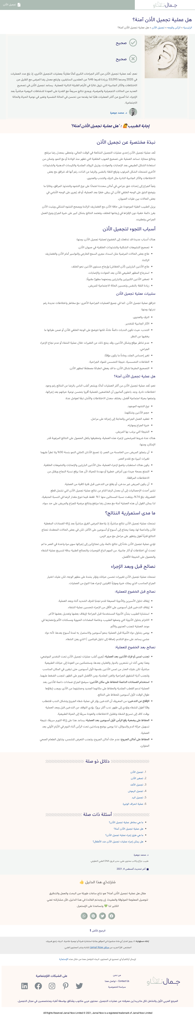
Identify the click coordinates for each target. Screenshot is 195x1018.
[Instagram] (52, 986)
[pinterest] (65, 986)
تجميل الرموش (135, 791)
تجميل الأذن (158, 28)
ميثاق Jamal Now (99, 947)
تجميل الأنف (136, 785)
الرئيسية (187, 28)
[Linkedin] (24, 986)
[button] (97, 931)
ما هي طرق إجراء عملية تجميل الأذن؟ (124, 835)
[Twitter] (79, 986)
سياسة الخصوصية (117, 987)
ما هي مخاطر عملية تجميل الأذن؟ (126, 822)
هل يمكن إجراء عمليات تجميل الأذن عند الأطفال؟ (118, 842)
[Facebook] (38, 986)
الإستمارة (63, 959)
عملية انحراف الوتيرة (133, 804)
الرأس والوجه (174, 28)
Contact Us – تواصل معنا (117, 981)
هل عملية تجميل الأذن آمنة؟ (128, 829)
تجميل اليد (137, 798)
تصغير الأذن (137, 778)
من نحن (117, 975)
